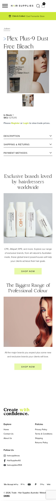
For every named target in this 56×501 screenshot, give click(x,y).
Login (26, 123)
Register (15, 123)
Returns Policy (41, 442)
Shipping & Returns (17, 144)
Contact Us (8, 433)
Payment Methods (15, 153)
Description (12, 136)
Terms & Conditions (43, 433)
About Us (8, 438)
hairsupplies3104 (14, 465)
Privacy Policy (41, 429)
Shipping (39, 438)
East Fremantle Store (28, 16)
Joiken (7, 28)
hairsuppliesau (13, 455)
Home (6, 429)
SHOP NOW (28, 271)
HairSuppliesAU (14, 460)
